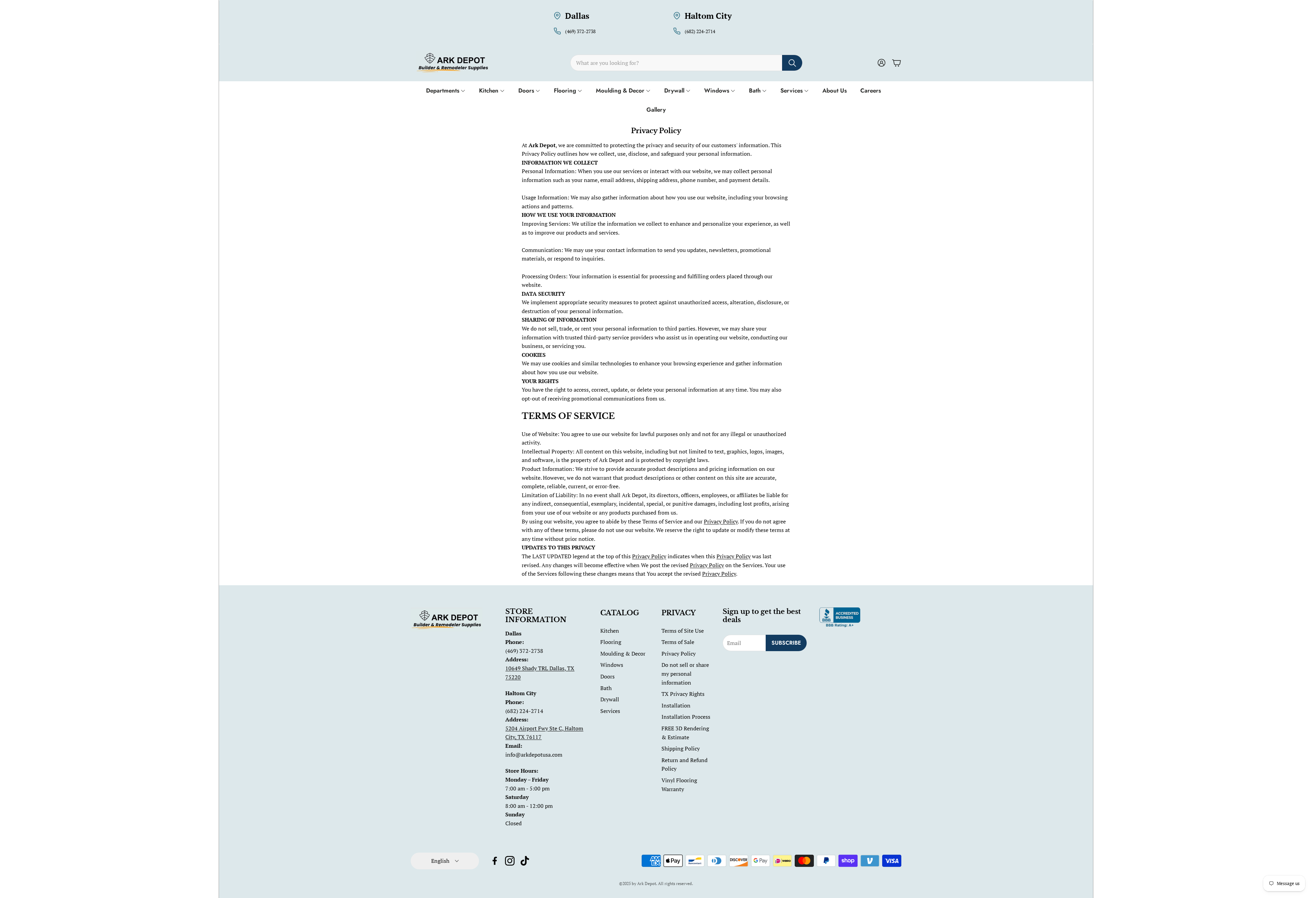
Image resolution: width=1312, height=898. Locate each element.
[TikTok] (525, 861)
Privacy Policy (721, 521)
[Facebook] (495, 861)
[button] (686, 63)
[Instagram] (510, 861)
